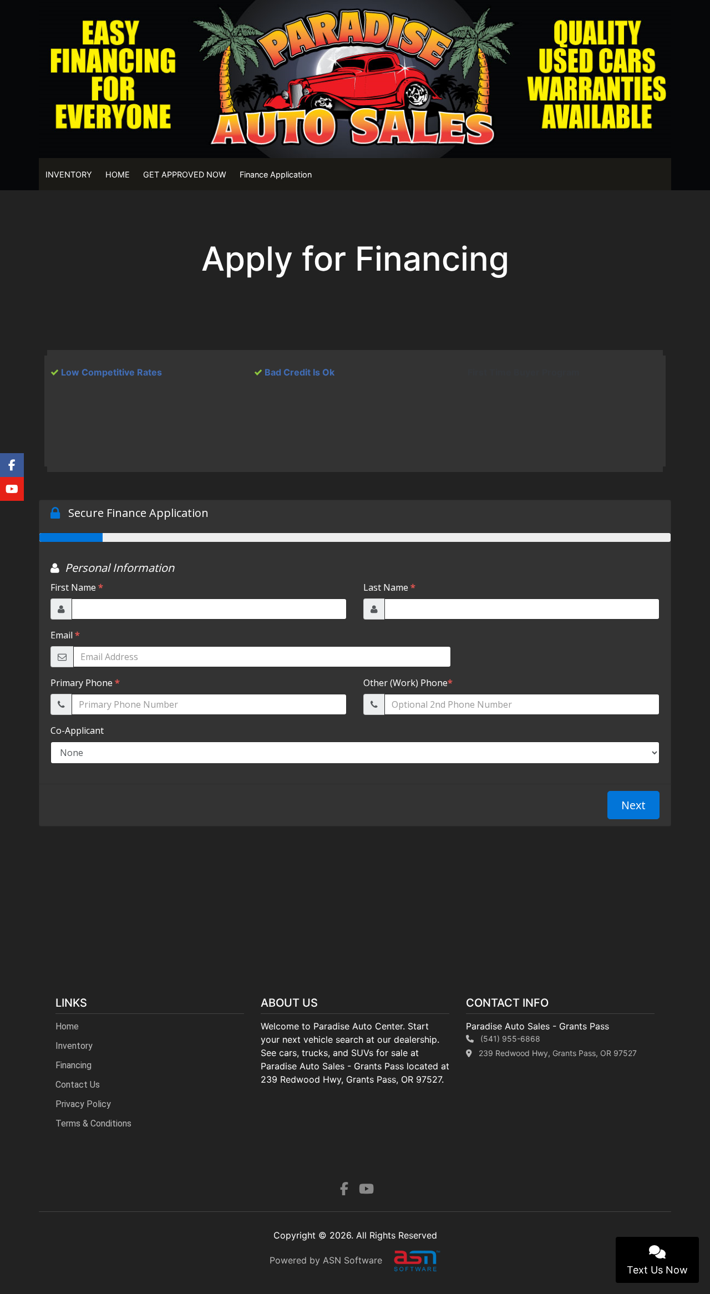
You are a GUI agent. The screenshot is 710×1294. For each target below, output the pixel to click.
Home (67, 1026)
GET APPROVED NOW (184, 174)
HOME (117, 174)
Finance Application (276, 174)
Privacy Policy (83, 1104)
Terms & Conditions (93, 1123)
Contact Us (77, 1084)
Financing (73, 1065)
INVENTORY (68, 174)
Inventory (74, 1046)
